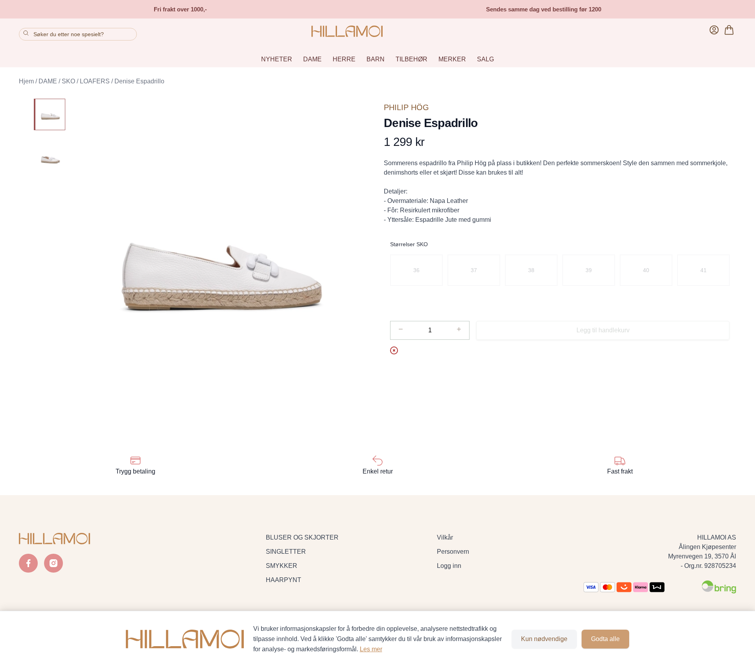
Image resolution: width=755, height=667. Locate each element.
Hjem (26, 81)
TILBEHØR (411, 59)
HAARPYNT (283, 580)
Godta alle (605, 639)
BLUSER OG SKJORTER (302, 537)
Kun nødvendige (544, 639)
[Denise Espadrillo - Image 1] (49, 114)
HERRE (344, 59)
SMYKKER (281, 565)
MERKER (452, 59)
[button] (221, 259)
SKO (68, 81)
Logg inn (449, 565)
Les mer (371, 649)
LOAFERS (95, 81)
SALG (485, 59)
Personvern (453, 551)
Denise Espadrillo (139, 81)
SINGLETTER (286, 551)
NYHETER (276, 59)
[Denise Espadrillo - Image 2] (49, 158)
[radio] (416, 270)
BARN (375, 59)
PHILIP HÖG (406, 107)
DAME (312, 59)
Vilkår (445, 537)
